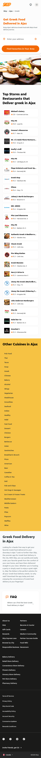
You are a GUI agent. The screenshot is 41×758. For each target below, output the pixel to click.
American (8, 463)
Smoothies (8, 402)
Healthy (7, 415)
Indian (6, 411)
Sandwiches (9, 450)
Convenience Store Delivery (13, 665)
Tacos (6, 362)
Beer (6, 468)
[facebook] (11, 741)
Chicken (7, 433)
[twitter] (4, 741)
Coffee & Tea (9, 477)
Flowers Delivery (8, 670)
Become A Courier (27, 625)
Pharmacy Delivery (9, 683)
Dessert (7, 428)
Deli (5, 481)
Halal (6, 419)
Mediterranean (10, 499)
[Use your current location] (35, 39)
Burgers (7, 437)
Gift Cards (6, 629)
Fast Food (8, 424)
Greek (17, 11)
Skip (5, 11)
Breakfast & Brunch (11, 455)
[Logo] (7, 5)
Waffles (7, 521)
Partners (23, 621)
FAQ (4, 625)
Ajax (11, 11)
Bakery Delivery (8, 657)
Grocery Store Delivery (11, 674)
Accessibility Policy (9, 711)
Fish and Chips (10, 485)
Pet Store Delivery (9, 679)
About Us (6, 621)
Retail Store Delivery (10, 661)
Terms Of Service (8, 696)
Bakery (7, 380)
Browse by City (8, 643)
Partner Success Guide (29, 638)
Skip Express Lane (9, 638)
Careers (23, 629)
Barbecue (8, 441)
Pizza (6, 459)
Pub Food (8, 353)
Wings (6, 389)
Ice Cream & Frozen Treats (14, 494)
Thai (6, 358)
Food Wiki (24, 643)
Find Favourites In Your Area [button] (20, 48)
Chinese (7, 375)
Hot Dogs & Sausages (12, 490)
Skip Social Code (8, 706)
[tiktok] (24, 741)
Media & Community (28, 634)
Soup (6, 367)
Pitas (6, 512)
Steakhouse (9, 397)
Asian (6, 446)
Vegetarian (8, 393)
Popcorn (7, 516)
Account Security (8, 716)
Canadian (8, 472)
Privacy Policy (7, 701)
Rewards (5, 634)
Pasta (6, 508)
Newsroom (24, 647)
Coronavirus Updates (9, 721)
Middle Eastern (10, 503)
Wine (6, 525)
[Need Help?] (31, 4)
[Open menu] (36, 5)
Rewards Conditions (9, 726)
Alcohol (7, 384)
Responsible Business (10, 647)
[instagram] (18, 741)
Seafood (7, 406)
